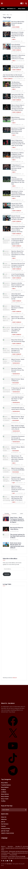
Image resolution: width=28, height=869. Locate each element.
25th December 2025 (16, 114)
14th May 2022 (15, 452)
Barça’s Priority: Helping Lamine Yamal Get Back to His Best (17, 217)
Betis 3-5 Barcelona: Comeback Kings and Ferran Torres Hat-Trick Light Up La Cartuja (18, 143)
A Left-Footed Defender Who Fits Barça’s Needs (17, 275)
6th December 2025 (16, 149)
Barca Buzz (10, 846)
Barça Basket (5, 787)
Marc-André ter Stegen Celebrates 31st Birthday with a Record (18, 427)
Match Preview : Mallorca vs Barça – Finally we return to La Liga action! (17, 488)
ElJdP (13, 482)
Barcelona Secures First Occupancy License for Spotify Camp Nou (18, 265)
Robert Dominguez (16, 50)
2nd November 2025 (16, 200)
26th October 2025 (16, 260)
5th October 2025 (16, 290)
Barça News (21, 8)
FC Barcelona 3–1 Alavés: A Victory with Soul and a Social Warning (17, 167)
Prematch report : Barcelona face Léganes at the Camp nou (18, 478)
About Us (3, 817)
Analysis (3, 789)
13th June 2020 (19, 493)
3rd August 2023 (15, 375)
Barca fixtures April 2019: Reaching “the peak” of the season (17, 498)
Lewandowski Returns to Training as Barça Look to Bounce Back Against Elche (17, 241)
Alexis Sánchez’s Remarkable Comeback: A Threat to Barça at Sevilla (17, 296)
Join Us (3, 821)
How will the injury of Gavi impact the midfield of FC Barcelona (17, 330)
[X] (12, 739)
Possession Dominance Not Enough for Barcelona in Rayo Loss (18, 437)
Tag (7, 14)
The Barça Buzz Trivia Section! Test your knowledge (13, 856)
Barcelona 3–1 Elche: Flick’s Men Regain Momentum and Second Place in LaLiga (18, 193)
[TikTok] (12, 763)
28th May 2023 (15, 384)
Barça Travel (4, 798)
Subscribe (6, 574)
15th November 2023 (16, 345)
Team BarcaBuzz (16, 363)
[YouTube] (12, 751)
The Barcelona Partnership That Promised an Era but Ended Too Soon (17, 84)
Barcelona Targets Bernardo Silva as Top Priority (17, 370)
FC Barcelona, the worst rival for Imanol (18, 388)
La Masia (3, 792)
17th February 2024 (16, 324)
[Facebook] (12, 726)
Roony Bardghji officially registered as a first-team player (18, 46)
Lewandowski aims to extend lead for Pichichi (18, 408)
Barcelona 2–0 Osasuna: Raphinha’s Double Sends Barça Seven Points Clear (18, 130)
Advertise (4, 819)
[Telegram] (12, 776)
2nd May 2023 (15, 413)
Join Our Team (5, 831)
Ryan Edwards (15, 382)
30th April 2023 (15, 432)
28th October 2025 (16, 212)
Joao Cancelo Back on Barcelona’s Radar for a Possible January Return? (13, 75)
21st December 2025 (16, 124)
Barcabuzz (9, 863)
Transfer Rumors (6, 785)
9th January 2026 (15, 51)
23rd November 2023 (16, 336)
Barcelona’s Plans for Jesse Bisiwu (16, 528)
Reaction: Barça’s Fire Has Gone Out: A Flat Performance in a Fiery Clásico (17, 253)
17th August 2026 (16, 28)
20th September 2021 (16, 473)
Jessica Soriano (15, 27)
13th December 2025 (16, 136)
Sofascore (15, 677)
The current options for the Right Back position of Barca (17, 536)
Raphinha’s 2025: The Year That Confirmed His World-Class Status (17, 96)
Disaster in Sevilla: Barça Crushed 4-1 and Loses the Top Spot (17, 284)
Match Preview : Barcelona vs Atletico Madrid (17, 307)
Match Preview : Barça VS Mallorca (17, 379)
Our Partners (4, 824)
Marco (13, 39)
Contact (3, 826)
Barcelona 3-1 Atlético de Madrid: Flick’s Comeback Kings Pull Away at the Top (17, 155)
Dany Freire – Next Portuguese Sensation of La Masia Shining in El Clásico (17, 520)
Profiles (3, 801)
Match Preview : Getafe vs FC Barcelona (17, 360)
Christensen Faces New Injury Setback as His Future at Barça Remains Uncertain (18, 229)
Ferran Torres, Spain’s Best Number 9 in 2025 (17, 66)
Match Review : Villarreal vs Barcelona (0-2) (18, 119)
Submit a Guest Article (7, 833)
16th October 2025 (16, 279)
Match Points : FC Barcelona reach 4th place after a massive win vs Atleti (17, 458)
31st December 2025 (16, 71)
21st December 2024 (16, 313)
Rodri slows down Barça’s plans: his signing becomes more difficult (17, 545)
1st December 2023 (16, 404)
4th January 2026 (20, 60)
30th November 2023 (16, 393)
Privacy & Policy (5, 828)
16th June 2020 (19, 482)
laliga (11, 14)
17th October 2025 (16, 270)
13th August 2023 (16, 364)
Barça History (5, 794)
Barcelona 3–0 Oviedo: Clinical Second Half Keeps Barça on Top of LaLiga (17, 34)
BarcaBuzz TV (11, 8)
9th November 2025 (16, 187)
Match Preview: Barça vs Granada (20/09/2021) (17, 469)
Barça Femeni (5, 796)
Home (2, 8)
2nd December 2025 (16, 161)
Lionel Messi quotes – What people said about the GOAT (14, 853)
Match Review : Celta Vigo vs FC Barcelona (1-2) (18, 318)
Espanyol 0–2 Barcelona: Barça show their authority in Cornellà (18, 56)
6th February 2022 (16, 464)
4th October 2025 (16, 302)
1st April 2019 (20, 502)
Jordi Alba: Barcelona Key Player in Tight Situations (17, 398)
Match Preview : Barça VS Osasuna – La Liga (17, 417)
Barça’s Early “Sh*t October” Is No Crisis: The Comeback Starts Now (17, 206)
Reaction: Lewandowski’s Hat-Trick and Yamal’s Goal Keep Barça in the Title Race (17, 180)
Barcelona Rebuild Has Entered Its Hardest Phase (17, 23)
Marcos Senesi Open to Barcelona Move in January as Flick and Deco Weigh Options (17, 107)
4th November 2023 (16, 355)
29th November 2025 (16, 173)
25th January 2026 (16, 41)
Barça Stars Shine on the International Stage (18, 340)
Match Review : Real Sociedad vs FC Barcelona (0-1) (17, 350)
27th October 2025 (16, 247)
